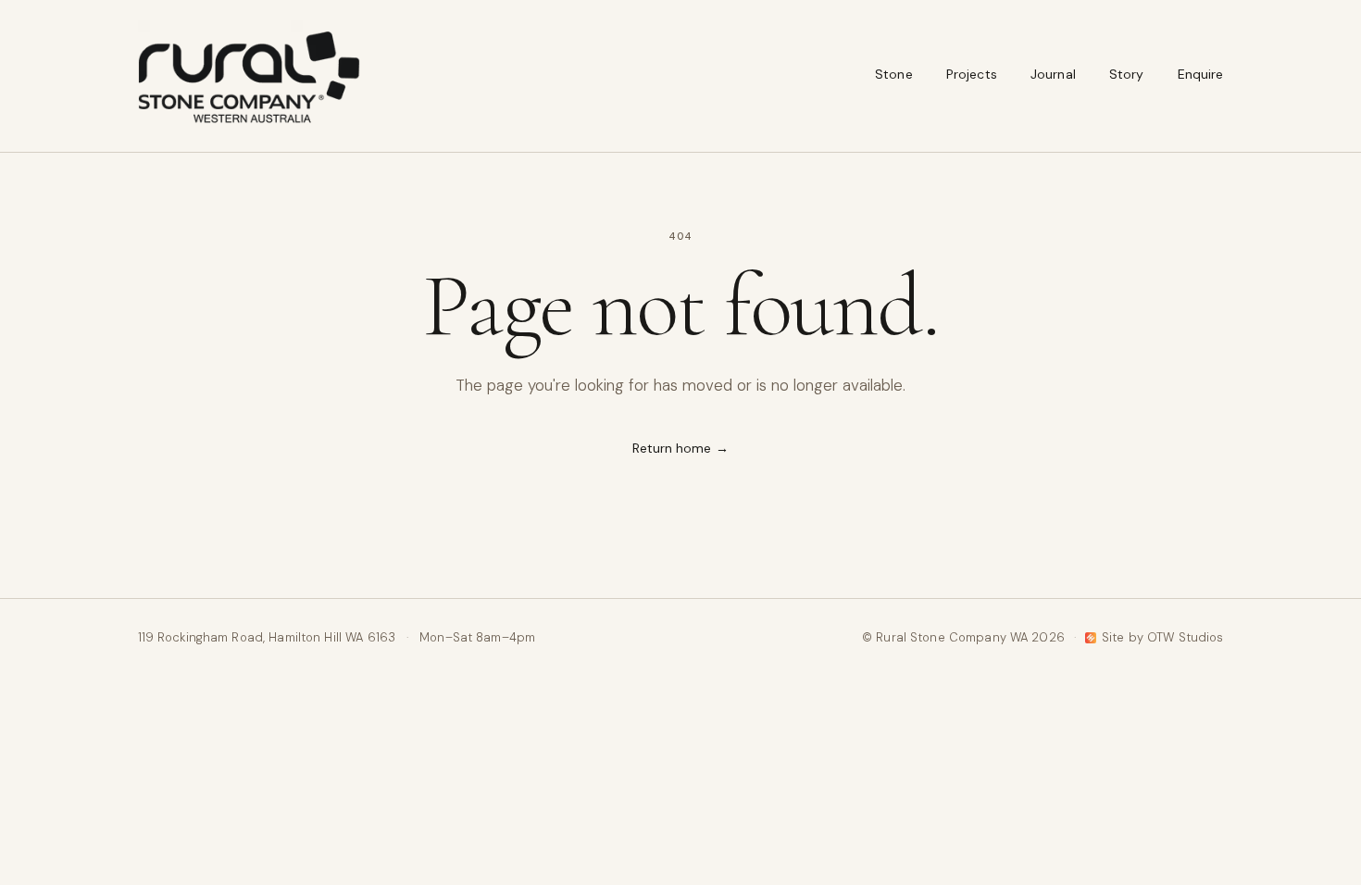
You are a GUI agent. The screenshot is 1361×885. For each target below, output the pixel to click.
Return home (681, 448)
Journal (1053, 74)
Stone (894, 74)
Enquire (1201, 74)
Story (1126, 74)
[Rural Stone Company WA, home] (249, 75)
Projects (971, 74)
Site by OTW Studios (1162, 637)
